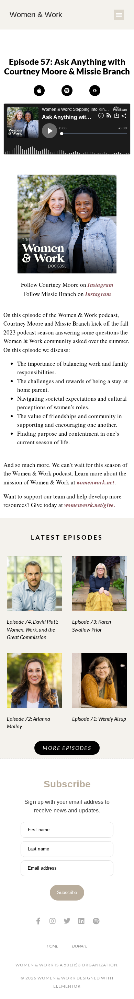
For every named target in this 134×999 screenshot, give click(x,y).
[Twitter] (67, 921)
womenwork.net (95, 482)
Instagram (100, 285)
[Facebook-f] (38, 921)
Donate (79, 946)
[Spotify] (67, 90)
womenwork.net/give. (89, 505)
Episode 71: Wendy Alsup (99, 719)
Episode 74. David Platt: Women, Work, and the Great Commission (32, 629)
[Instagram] (52, 921)
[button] (119, 15)
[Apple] (39, 90)
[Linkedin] (81, 921)
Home (52, 946)
